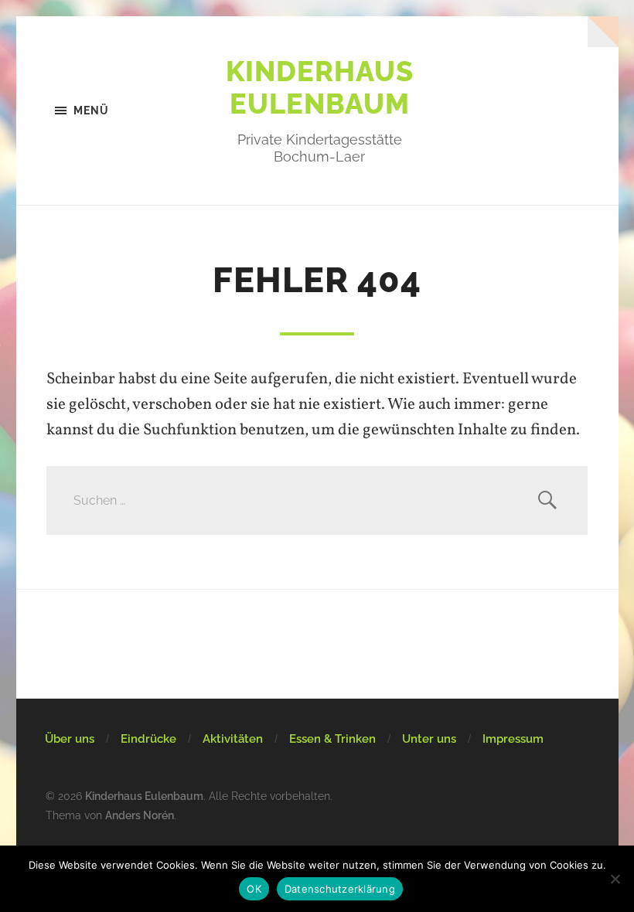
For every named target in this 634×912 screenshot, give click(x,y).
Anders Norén (139, 815)
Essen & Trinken (332, 739)
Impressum (513, 739)
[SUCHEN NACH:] (317, 500)
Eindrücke (148, 739)
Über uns (69, 739)
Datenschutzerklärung (340, 889)
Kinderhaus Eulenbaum (320, 87)
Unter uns (429, 739)
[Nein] (614, 878)
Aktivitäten (233, 739)
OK (254, 889)
